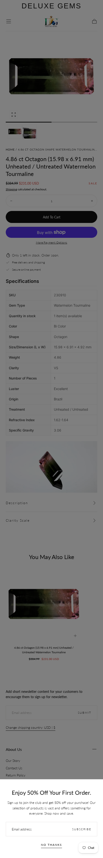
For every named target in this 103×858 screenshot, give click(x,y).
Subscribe (81, 829)
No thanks (51, 844)
